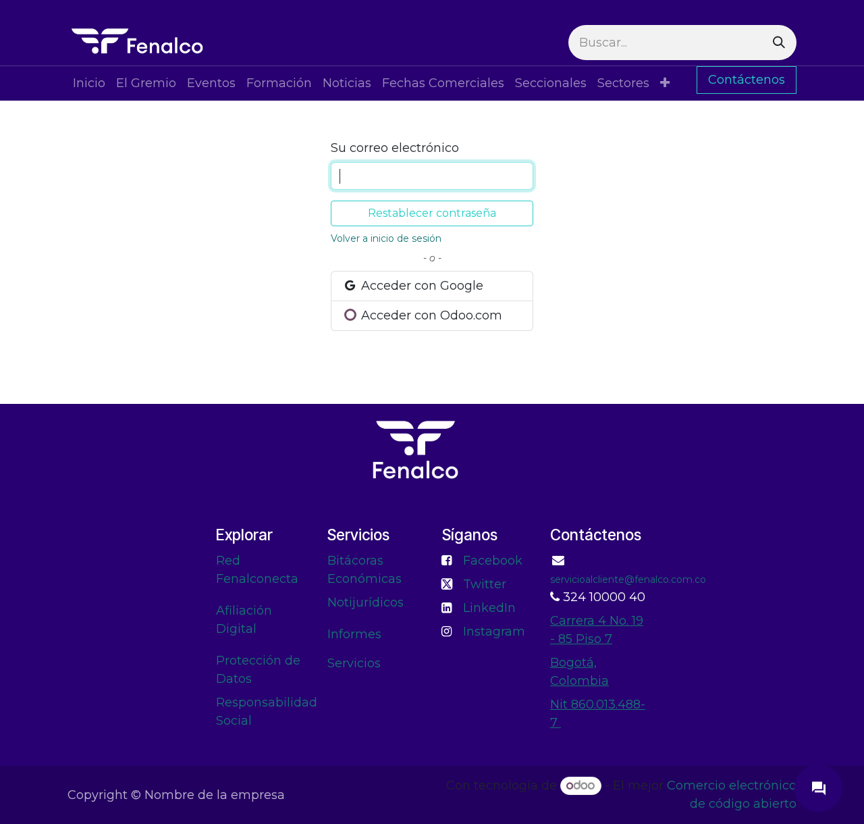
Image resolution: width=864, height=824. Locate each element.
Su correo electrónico (395, 147)
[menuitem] (89, 83)
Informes (354, 634)
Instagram (494, 631)
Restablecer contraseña (432, 213)
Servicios (354, 663)
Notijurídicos (365, 602)
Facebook (492, 560)
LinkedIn (489, 607)
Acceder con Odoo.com (430, 315)
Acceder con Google (420, 285)
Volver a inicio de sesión (386, 238)
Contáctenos (746, 79)
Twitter (484, 584)
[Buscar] (778, 42)
